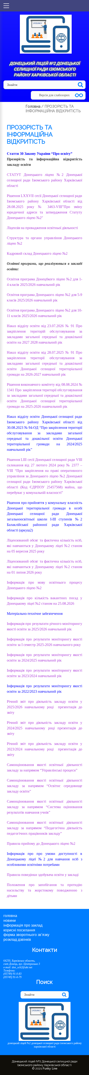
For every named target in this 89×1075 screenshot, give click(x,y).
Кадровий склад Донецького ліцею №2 (37, 253)
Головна (10, 916)
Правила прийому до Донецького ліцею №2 (41, 843)
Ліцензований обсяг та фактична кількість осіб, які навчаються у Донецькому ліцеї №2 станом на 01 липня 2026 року (44, 566)
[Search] (80, 85)
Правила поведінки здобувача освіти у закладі (43, 875)
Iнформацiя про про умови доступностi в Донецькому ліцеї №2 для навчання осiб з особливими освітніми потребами (44, 859)
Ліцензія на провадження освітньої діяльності (42, 228)
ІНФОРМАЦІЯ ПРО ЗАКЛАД (22, 925)
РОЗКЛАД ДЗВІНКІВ (17, 939)
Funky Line (50, 1068)
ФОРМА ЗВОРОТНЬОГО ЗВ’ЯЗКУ (26, 935)
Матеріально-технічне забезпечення (35, 613)
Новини (9, 920)
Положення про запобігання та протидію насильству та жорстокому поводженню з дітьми (44, 890)
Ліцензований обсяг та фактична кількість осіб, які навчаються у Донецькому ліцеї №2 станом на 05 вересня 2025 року (44, 545)
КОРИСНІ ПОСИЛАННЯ (19, 930)
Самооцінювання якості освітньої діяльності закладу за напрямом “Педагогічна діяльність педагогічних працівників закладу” (44, 828)
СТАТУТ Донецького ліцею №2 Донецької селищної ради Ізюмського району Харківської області (44, 180)
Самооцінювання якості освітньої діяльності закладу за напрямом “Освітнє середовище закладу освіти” (44, 785)
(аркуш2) (26, 530)
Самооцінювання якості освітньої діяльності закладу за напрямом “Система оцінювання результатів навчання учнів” (44, 806)
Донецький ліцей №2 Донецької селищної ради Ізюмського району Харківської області (44, 69)
